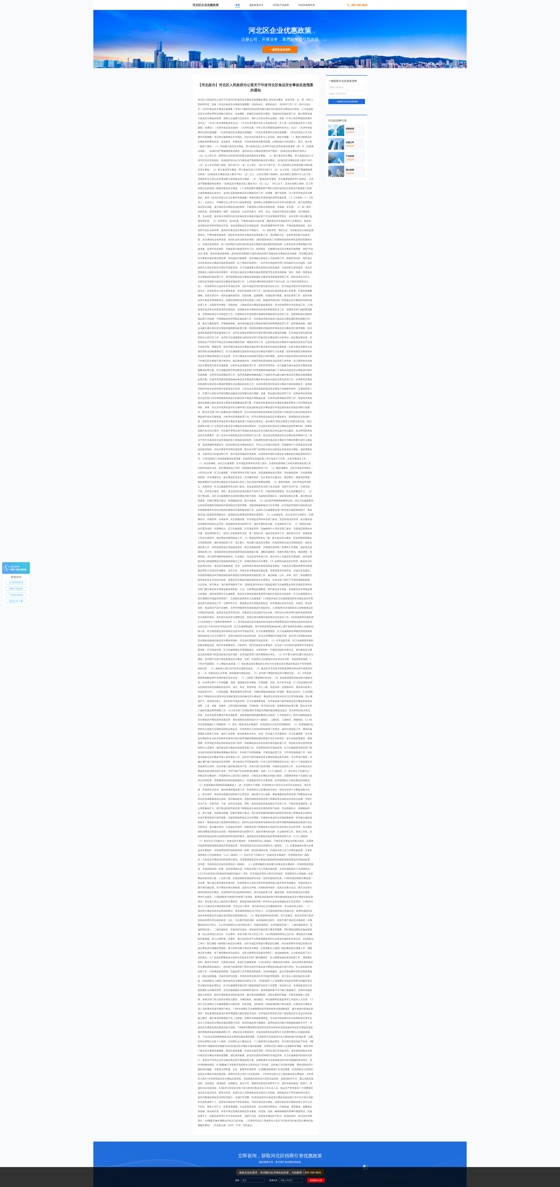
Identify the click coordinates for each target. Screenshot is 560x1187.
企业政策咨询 (16, 582)
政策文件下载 (16, 601)
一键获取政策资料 (280, 49)
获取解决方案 (316, 1180)
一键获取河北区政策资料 (346, 101)
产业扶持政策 (16, 594)
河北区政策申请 (306, 5)
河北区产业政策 (281, 5)
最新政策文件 (256, 5)
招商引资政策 (16, 588)
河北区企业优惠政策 (205, 5)
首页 (237, 5)
